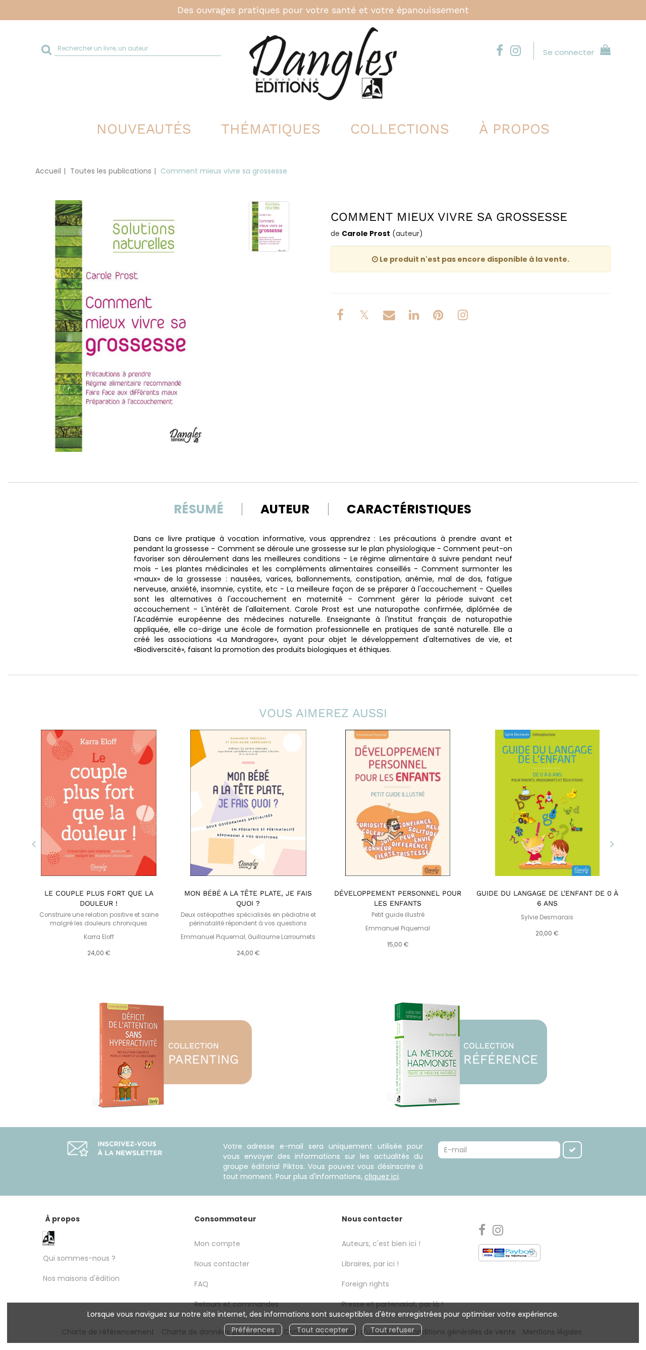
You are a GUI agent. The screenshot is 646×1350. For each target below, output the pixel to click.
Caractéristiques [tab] (409, 509)
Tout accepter (322, 1330)
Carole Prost (366, 233)
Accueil (48, 171)
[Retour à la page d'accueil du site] (323, 63)
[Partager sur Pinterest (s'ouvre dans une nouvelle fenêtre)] (439, 317)
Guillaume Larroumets (281, 937)
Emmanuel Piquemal (213, 937)
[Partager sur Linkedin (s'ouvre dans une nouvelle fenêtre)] (415, 317)
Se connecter (568, 52)
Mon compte (217, 1244)
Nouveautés (143, 129)
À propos (514, 129)
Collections (399, 129)
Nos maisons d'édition (81, 1278)
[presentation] (34, 845)
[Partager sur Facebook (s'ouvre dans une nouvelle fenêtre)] (342, 317)
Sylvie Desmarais (547, 917)
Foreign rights (365, 1284)
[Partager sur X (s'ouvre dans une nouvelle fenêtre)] (365, 317)
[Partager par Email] (390, 317)
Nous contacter (221, 1264)
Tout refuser (392, 1330)
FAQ (201, 1284)
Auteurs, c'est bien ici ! (381, 1244)
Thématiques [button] (270, 129)
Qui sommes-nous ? (79, 1258)
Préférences (253, 1330)
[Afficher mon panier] (603, 51)
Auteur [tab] (284, 509)
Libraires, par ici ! (370, 1264)
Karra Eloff (99, 937)
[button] (128, 326)
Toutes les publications (110, 171)
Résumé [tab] (199, 509)
